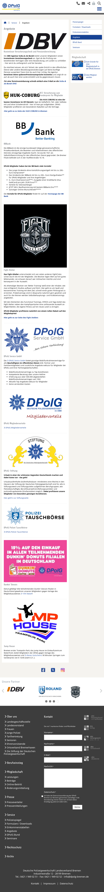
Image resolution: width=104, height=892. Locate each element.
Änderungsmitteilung (18, 788)
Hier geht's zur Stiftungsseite (16, 498)
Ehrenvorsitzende (16, 744)
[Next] (101, 691)
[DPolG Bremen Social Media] (87, 3)
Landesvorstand (15, 725)
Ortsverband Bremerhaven (21, 747)
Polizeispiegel (78, 22)
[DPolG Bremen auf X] (52, 670)
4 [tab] (58, 701)
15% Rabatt (27, 593)
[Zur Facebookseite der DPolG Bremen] (42, 670)
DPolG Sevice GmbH (17, 360)
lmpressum (49, 883)
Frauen (10, 729)
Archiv (10, 856)
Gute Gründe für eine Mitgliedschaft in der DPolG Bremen (92, 65)
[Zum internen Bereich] (93, 3)
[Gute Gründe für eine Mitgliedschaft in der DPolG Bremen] (77, 64)
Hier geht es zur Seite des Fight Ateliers (21, 317)
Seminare (76, 47)
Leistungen (12, 777)
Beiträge (11, 780)
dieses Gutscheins (34, 655)
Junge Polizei (13, 732)
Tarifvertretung (14, 736)
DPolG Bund (77, 42)
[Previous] (3, 691)
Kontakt (35, 883)
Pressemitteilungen (17, 806)
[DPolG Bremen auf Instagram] (62, 670)
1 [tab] (46, 701)
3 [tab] (54, 701)
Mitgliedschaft (15, 771)
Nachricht (49, 766)
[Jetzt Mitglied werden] (77, 77)
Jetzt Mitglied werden (91, 76)
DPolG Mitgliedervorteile (15, 427)
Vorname (48, 732)
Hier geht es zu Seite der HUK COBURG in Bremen (25, 111)
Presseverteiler (15, 802)
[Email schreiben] (82, 3)
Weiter (77, 807)
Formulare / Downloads (82, 27)
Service (14, 23)
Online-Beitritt (14, 784)
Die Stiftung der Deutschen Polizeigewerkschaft (19, 752)
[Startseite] (5, 23)
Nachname (49, 743)
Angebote (76, 37)
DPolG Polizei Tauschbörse (16, 532)
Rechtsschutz (14, 847)
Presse (10, 797)
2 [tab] (50, 701)
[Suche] (98, 3)
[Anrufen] (77, 3)
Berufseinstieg (15, 762)
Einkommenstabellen (81, 32)
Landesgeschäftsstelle (18, 721)
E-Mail (47, 755)
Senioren (11, 740)
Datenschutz (50, 792)
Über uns (12, 716)
